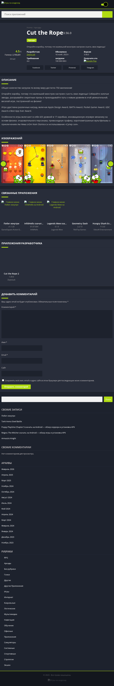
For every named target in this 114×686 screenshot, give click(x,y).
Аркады (37, 27)
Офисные (8, 631)
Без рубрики (10, 569)
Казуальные (9, 603)
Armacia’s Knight (8, 438)
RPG (6, 557)
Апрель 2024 (7, 514)
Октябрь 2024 (7, 491)
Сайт (3, 367)
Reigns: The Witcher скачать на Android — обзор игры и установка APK (33, 432)
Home (29, 27)
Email (4, 355)
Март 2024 (6, 520)
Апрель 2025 (7, 474)
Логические (9, 608)
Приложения (10, 636)
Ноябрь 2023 (7, 542)
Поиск (108, 399)
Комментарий (8, 307)
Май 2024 (5, 508)
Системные (9, 648)
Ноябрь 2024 (7, 486)
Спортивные (10, 653)
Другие (7, 580)
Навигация (9, 619)
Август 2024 (6, 497)
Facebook (36, 67)
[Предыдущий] (3, 163)
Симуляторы (10, 642)
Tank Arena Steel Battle (11, 421)
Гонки (7, 574)
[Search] (107, 14)
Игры (6, 591)
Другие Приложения (13, 586)
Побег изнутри (8, 415)
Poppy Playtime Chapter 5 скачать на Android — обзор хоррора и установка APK (38, 427)
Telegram (90, 67)
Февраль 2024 (7, 525)
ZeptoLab (31, 54)
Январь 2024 (7, 531)
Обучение (9, 625)
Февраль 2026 (7, 469)
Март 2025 (6, 480)
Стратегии (9, 659)
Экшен (7, 665)
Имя (4, 342)
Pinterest (72, 67)
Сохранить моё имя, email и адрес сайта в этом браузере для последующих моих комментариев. (49, 380)
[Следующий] (110, 163)
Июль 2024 (6, 503)
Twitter (53, 67)
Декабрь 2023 (7, 537)
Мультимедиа (10, 614)
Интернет (8, 597)
